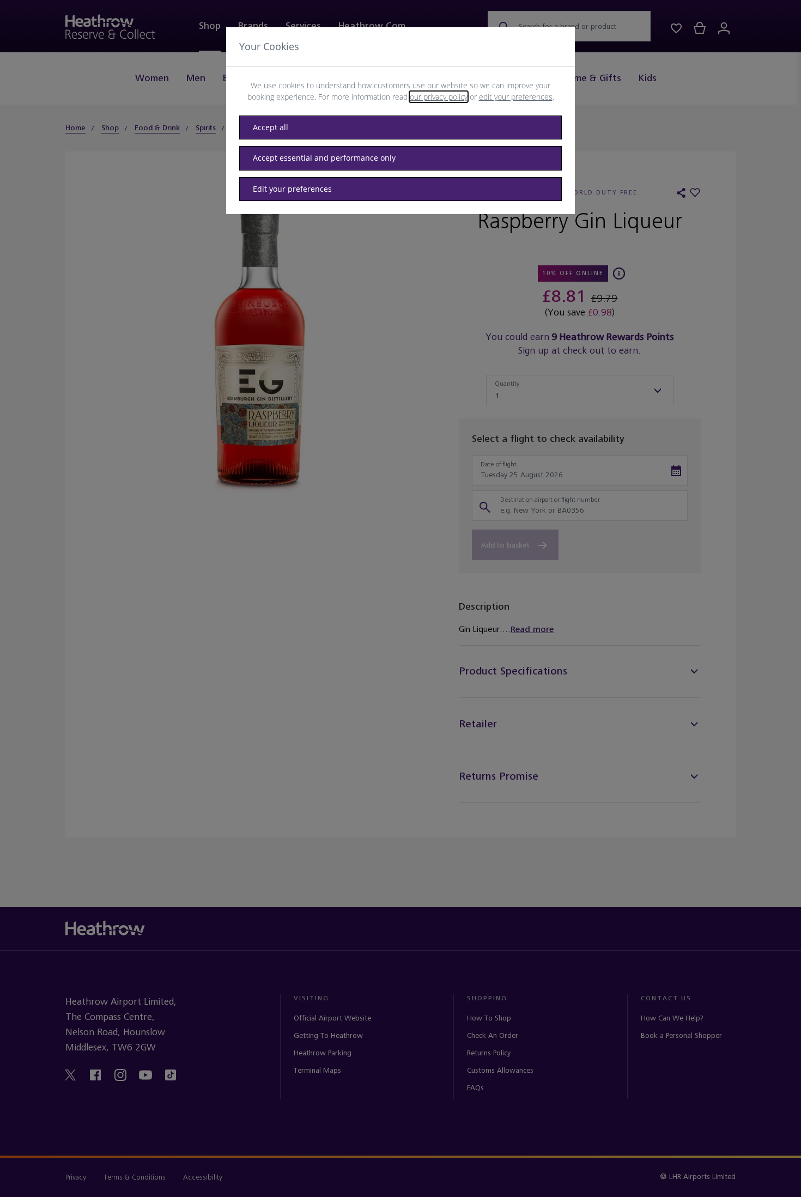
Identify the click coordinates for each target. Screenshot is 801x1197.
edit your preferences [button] (516, 97)
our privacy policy (439, 97)
